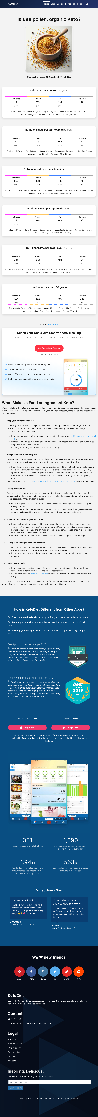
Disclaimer (12, 1056)
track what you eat (39, 573)
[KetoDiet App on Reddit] (79, 971)
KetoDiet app (52, 324)
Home (46, 4)
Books (60, 4)
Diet (13, 4)
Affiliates (12, 1060)
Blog (53, 4)
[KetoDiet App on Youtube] (67, 971)
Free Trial (71, 4)
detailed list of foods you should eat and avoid (54, 481)
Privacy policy (14, 1048)
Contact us (16, 1019)
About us (12, 1039)
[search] (86, 3)
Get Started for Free (47, 348)
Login (79, 4)
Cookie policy (14, 1052)
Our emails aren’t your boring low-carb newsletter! (30, 1076)
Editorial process (15, 1043)
